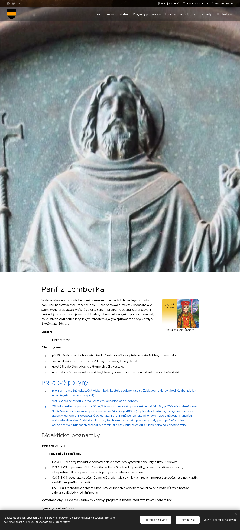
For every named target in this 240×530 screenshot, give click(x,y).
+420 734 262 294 (224, 3)
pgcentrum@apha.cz (197, 3)
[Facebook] (8, 3)
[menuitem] (99, 14)
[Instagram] (19, 3)
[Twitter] (13, 3)
